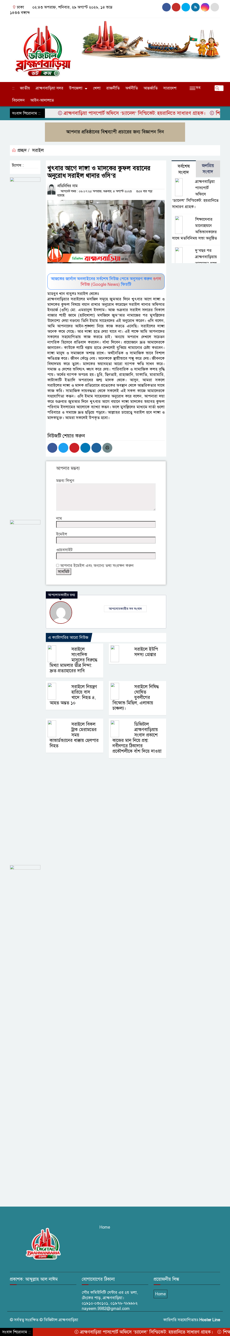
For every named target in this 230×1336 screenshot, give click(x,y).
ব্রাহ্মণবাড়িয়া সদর (49, 88)
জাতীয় (25, 88)
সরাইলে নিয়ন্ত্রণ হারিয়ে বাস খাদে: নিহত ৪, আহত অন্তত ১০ (73, 695)
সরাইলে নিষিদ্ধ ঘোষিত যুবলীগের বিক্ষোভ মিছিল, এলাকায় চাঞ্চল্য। (136, 697)
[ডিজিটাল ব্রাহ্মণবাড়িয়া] (43, 49)
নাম (59, 518)
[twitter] (214, 7)
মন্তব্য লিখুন (65, 480)
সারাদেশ (169, 88)
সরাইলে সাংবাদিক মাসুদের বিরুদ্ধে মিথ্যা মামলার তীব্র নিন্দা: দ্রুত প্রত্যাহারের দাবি (73, 660)
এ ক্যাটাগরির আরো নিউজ (68, 637)
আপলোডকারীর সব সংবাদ (125, 609)
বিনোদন (18, 100)
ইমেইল (61, 534)
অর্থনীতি (131, 88)
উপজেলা (75, 88)
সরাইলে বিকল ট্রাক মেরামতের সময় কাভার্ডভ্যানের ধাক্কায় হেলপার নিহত (74, 735)
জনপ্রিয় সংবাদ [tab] (208, 169)
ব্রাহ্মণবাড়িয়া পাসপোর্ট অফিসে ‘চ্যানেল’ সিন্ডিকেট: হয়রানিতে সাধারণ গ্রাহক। (115, 113)
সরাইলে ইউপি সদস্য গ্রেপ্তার (146, 651)
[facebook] (166, 7)
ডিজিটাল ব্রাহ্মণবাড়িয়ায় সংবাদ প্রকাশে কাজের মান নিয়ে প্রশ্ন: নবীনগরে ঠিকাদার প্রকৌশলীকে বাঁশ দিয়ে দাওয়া (137, 737)
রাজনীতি (113, 88)
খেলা (97, 88)
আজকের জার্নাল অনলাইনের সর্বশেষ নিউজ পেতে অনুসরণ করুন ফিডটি (106, 281)
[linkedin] (205, 7)
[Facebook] (52, 448)
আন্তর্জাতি (151, 88)
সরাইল (38, 150)
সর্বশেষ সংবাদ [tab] (184, 169)
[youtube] (185, 7)
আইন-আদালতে (42, 100)
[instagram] (176, 7)
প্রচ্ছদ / (22, 150)
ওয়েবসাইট (64, 549)
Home (105, 1227)
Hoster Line (209, 1319)
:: (13, 88)
